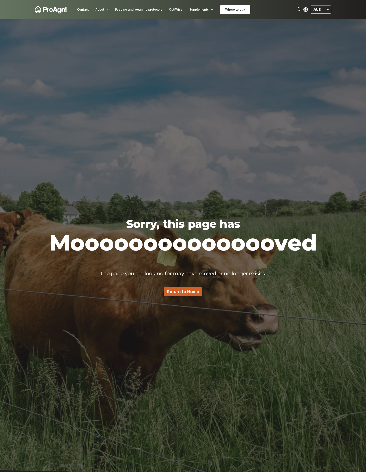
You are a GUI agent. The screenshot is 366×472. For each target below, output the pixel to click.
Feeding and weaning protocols (138, 9)
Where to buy (235, 9)
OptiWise (176, 9)
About (100, 9)
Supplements (199, 9)
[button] (320, 10)
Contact (83, 9)
